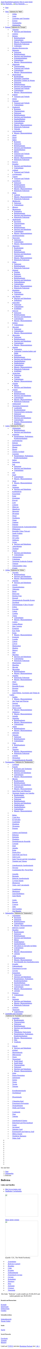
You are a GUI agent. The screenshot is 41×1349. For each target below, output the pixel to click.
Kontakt (3, 1305)
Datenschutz (5, 1309)
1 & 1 (37, 1346)
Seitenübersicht (6, 1319)
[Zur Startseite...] (13, 4)
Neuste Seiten (5, 1321)
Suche (3, 1330)
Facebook (4, 1338)
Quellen (3, 1311)
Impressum (4, 1307)
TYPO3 (10, 1346)
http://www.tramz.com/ (13, 1189)
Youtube (4, 1340)
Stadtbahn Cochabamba (13, 1191)
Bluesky (4, 1342)
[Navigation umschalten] (27, 4)
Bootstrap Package (26, 1346)
